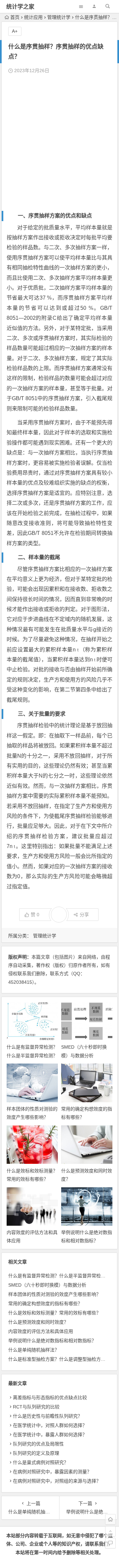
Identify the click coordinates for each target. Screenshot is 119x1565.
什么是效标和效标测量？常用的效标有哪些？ (54, 1312)
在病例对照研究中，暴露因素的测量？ (52, 1471)
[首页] (110, 1519)
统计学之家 (20, 7)
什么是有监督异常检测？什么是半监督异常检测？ (59, 1275)
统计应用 (33, 17)
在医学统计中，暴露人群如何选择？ (50, 1434)
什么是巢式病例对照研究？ (40, 1462)
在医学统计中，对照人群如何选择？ (50, 1425)
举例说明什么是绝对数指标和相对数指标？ (52, 1340)
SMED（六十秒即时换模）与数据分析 (47, 1285)
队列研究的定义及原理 (36, 1453)
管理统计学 (58, 17)
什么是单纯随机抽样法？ (33, 1349)
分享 (84, 914)
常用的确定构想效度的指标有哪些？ (45, 1303)
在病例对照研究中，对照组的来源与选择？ (57, 1481)
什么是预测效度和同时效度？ (38, 1322)
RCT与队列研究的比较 (36, 1406)
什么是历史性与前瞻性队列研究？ (47, 1416)
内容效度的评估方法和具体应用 (40, 1331)
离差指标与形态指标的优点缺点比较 (50, 1397)
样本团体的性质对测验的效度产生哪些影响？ (54, 1294)
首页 (15, 17)
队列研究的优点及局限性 (38, 1443)
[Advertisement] (59, 143)
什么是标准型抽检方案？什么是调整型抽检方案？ (59, 1359)
